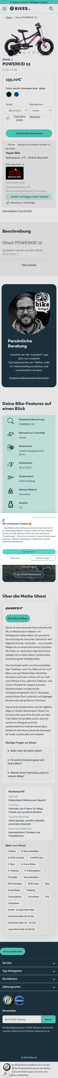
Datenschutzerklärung (44, 517)
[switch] (7, 1073)
